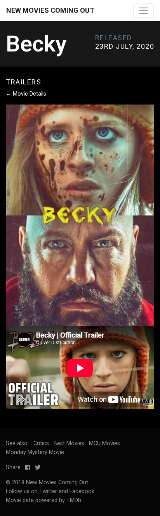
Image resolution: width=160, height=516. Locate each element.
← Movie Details (26, 94)
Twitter (48, 491)
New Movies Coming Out (50, 10)
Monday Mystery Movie (35, 452)
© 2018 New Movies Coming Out (47, 482)
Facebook (82, 491)
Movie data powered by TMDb (43, 500)
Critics (41, 443)
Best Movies (69, 443)
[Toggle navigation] (143, 10)
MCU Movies (104, 443)
